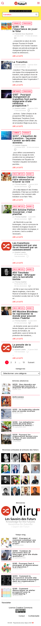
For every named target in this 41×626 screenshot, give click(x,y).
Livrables (16, 23)
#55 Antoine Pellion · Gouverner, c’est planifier (25, 212)
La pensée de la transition (22, 346)
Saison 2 (30, 174)
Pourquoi (26, 133)
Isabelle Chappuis (21, 145)
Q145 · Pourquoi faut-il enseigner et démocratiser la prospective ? (25, 565)
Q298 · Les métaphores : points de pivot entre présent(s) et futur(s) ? (24, 423)
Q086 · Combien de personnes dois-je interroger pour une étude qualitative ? (25, 553)
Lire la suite (18, 56)
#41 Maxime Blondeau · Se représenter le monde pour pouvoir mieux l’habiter (26, 315)
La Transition (20, 62)
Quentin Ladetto (20, 65)
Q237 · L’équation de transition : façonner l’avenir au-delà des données (25, 139)
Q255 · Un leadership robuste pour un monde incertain (26, 410)
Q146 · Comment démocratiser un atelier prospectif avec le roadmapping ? (24, 591)
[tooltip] (5, 457)
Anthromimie (18, 397)
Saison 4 (30, 206)
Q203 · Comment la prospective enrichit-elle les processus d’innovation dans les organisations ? (26, 578)
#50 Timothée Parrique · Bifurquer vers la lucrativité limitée (24, 276)
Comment (16, 133)
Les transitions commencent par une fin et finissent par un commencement (25, 246)
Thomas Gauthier (21, 184)
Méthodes (16, 91)
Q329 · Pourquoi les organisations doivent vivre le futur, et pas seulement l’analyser (25, 437)
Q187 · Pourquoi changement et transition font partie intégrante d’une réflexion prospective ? (25, 100)
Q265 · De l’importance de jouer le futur (25, 29)
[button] (36, 14)
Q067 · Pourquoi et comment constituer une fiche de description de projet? (24, 540)
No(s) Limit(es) (18, 174)
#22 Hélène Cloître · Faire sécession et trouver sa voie (24, 179)
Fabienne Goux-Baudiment (24, 34)
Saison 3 (30, 308)
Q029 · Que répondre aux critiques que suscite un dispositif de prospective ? (25, 386)
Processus (27, 23)
